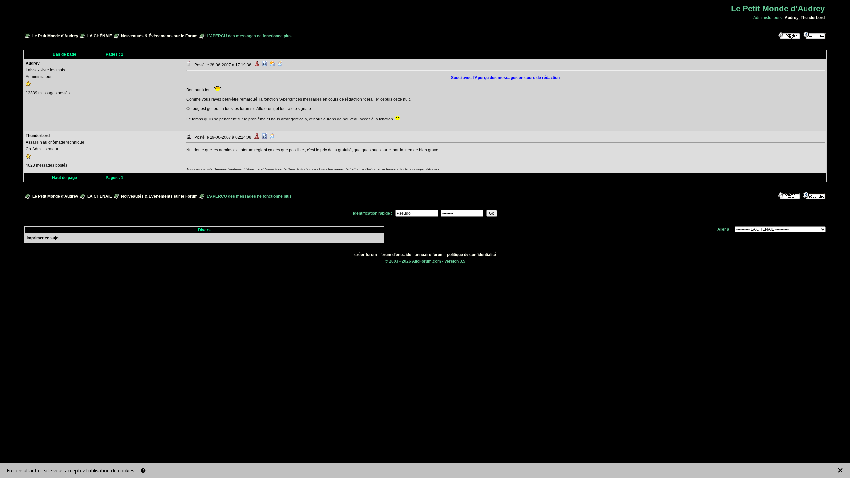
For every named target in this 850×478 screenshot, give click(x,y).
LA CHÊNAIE (99, 36)
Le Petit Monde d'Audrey (55, 36)
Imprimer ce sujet (43, 238)
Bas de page (64, 54)
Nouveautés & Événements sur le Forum (159, 36)
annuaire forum (429, 254)
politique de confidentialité (471, 254)
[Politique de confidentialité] (143, 470)
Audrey (792, 17)
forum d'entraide (395, 254)
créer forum (365, 254)
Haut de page (64, 177)
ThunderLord (813, 17)
